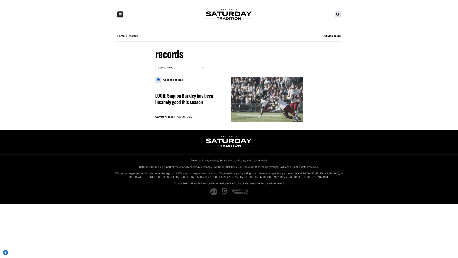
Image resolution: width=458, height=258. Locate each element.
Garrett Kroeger (165, 116)
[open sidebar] (120, 14)
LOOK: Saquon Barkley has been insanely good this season (184, 98)
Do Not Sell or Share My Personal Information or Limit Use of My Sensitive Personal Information (229, 183)
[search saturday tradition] (338, 14)
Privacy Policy (210, 160)
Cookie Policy (259, 160)
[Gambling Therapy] (240, 192)
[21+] (214, 191)
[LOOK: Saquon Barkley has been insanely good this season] (267, 99)
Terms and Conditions (232, 160)
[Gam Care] (225, 191)
